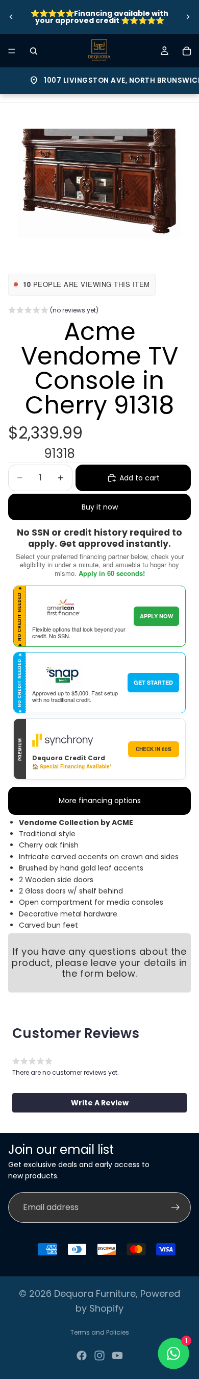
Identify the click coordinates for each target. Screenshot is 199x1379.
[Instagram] (99, 1355)
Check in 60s (153, 749)
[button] (53, 311)
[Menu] (11, 51)
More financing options (100, 800)
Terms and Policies (99, 1332)
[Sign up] (175, 1207)
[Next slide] (188, 17)
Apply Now (156, 616)
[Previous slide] (11, 17)
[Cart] (187, 51)
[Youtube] (117, 1355)
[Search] (33, 51)
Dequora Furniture (95, 1293)
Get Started (153, 682)
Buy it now (100, 507)
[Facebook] (82, 1355)
